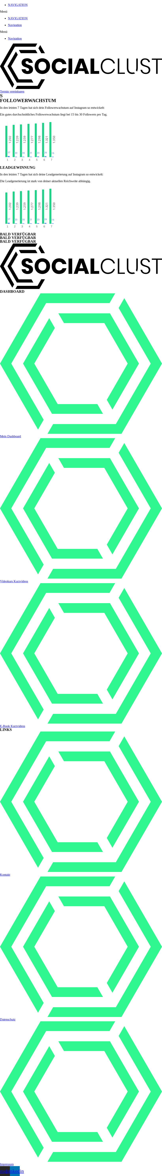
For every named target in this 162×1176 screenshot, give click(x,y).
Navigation (15, 25)
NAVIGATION (18, 5)
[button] (81, 11)
